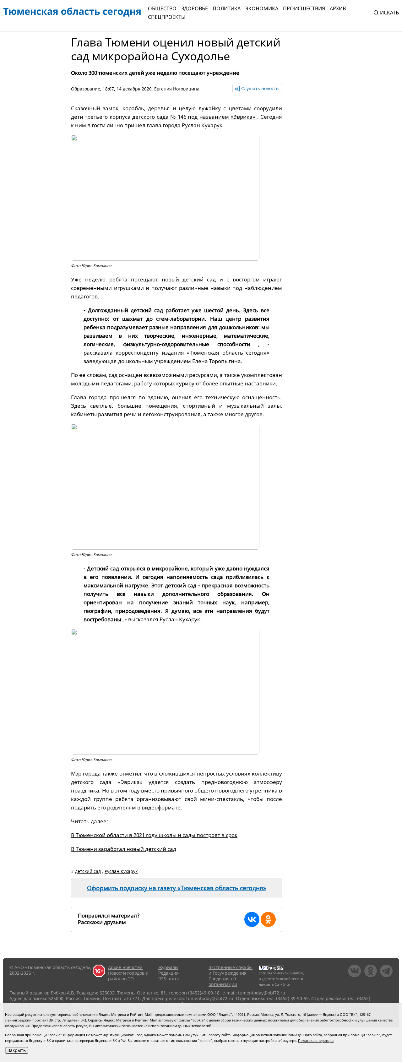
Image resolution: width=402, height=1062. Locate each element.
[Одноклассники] (268, 919)
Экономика (261, 8)
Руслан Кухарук (121, 871)
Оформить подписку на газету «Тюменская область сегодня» (176, 888)
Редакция (168, 973)
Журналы (168, 967)
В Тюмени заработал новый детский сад (123, 848)
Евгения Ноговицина (176, 89)
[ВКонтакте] (251, 919)
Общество (162, 8)
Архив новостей (125, 967)
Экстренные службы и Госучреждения (231, 970)
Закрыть (17, 1050)
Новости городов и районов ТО (128, 976)
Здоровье (194, 8)
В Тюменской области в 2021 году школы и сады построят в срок (154, 835)
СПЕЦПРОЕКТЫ (167, 17)
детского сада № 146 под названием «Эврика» (194, 116)
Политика (227, 8)
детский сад (88, 871)
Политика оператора (316, 1040)
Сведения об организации (223, 981)
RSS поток (169, 979)
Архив (338, 8)
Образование (85, 89)
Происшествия (304, 8)
